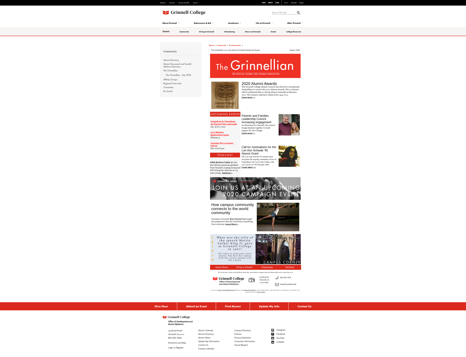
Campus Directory (242, 330)
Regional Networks (172, 83)
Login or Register (175, 348)
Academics (233, 23)
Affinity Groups (170, 79)
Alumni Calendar (205, 330)
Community (184, 31)
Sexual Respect (241, 345)
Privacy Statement (242, 338)
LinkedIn (280, 342)
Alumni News (204, 338)
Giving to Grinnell (206, 31)
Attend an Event (196, 306)
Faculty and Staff (184, 3)
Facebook (280, 334)
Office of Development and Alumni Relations (180, 323)
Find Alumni (233, 306)
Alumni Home (221, 267)
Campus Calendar (206, 349)
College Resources (293, 31)
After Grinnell (294, 23)
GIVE (277, 3)
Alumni (195, 3)
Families (172, 3)
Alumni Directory (171, 60)
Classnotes (168, 87)
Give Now (161, 306)
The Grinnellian (170, 70)
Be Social (167, 91)
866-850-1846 (175, 338)
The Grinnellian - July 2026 (178, 75)
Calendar (294, 3)
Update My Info (269, 306)
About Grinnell (169, 23)
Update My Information (209, 341)
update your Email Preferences (226, 290)
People (301, 3)
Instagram (281, 330)
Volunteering (229, 31)
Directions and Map (177, 343)
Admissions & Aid (202, 23)
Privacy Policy (261, 292)
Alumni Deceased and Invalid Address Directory (177, 65)
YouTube (280, 338)
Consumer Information (244, 341)
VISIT (264, 3)
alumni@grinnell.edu (288, 284)
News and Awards (253, 31)
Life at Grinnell (263, 23)
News (286, 3)
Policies (237, 334)
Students (163, 3)
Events (273, 31)
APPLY (270, 3)
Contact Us (304, 306)
